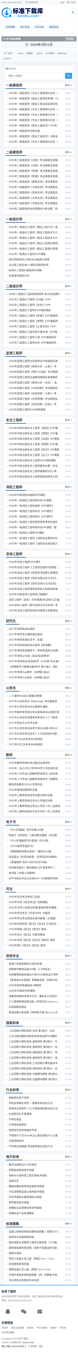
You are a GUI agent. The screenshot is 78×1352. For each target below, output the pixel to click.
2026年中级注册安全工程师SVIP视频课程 (32, 460)
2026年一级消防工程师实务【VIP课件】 (31, 511)
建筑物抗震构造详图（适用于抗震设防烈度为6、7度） (35, 1247)
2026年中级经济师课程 (22, 990)
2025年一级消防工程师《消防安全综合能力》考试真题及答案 (35, 543)
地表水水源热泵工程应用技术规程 (28, 1175)
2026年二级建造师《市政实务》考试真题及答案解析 (35, 203)
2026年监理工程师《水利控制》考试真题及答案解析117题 (35, 388)
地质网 (30, 1328)
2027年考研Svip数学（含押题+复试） (30, 672)
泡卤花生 (14, 1180)
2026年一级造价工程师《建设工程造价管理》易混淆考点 (35, 248)
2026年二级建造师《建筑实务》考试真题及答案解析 (35, 181)
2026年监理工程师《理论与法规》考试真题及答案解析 (35, 371)
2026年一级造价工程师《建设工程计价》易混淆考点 (35, 227)
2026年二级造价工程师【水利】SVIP (30, 304)
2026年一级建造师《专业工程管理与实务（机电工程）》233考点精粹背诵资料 (35, 109)
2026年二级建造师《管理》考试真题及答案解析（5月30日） (35, 170)
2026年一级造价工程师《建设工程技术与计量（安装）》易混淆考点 (35, 237)
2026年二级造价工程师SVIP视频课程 (30, 310)
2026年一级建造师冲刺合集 (24, 130)
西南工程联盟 (17, 1328)
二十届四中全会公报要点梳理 (25, 695)
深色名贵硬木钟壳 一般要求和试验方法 (31, 1103)
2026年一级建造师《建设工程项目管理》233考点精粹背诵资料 (35, 98)
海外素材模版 (8, 1332)
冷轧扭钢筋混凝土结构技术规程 (26, 1191)
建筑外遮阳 (15, 1253)
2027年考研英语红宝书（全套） (27, 639)
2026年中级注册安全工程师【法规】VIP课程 (34, 438)
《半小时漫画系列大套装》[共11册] (28, 840)
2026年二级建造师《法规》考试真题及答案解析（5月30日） (35, 160)
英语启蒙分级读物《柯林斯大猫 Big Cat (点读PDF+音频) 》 (35, 1012)
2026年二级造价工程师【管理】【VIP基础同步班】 (35, 321)
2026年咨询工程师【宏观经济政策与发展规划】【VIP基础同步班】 (35, 572)
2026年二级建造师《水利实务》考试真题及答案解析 (35, 197)
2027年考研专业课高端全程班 (25, 634)
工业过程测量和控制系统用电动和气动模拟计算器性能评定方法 (35, 1036)
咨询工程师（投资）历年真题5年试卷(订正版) (34, 599)
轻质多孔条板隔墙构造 (21, 1237)
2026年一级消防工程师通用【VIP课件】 (31, 505)
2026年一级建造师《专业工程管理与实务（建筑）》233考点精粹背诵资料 (35, 93)
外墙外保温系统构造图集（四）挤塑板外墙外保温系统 (35, 1274)
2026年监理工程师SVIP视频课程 (27, 409)
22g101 (7, 58)
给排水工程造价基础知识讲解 (25, 270)
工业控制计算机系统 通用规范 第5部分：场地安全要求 (35, 1052)
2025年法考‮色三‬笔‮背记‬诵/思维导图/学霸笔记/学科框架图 (35, 907)
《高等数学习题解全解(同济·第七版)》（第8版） (35, 666)
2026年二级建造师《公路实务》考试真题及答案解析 (35, 187)
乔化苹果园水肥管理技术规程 (25, 1197)
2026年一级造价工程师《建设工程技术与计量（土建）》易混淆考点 (35, 232)
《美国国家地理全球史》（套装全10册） (31, 851)
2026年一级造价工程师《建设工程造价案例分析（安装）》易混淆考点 (35, 243)
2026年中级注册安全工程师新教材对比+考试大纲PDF (35, 471)
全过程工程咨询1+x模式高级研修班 (28, 264)
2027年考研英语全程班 (22, 628)
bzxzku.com (28, 1342)
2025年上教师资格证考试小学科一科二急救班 (34, 806)
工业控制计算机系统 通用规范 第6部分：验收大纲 (35, 1046)
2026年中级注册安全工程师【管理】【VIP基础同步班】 (35, 444)
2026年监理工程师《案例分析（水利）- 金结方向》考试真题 (35, 382)
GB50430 (62, 53)
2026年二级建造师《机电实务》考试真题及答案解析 (35, 192)
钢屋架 (29, 53)
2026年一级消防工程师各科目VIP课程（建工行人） (35, 527)
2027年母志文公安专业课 (23, 722)
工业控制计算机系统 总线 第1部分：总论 (32, 1030)
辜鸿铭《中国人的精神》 (23, 873)
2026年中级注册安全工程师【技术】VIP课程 (34, 449)
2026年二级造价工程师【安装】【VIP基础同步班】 (35, 315)
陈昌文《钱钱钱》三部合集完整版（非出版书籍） (35, 835)
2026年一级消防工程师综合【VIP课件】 (31, 516)
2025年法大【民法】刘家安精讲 (27, 934)
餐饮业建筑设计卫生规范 (23, 1164)
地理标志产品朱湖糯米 (21, 1213)
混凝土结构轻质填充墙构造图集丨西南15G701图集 (35, 1231)
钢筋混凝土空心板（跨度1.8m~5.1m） (30, 1269)
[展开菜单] (73, 12)
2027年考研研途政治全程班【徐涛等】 (31, 645)
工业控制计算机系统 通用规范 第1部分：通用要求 (35, 1057)
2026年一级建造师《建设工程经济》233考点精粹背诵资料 (35, 125)
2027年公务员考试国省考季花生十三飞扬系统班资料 (35, 717)
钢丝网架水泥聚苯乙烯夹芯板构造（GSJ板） (34, 1242)
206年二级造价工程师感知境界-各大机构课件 (34, 294)
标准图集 (10, 27)
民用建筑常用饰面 (19, 1264)
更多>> (68, 85)
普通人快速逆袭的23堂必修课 (25, 963)
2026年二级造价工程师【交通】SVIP (30, 299)
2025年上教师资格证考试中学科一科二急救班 (34, 811)
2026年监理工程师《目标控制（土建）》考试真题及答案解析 (35, 393)
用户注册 (71, 2)
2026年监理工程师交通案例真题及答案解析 (33, 377)
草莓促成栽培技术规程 (21, 1170)
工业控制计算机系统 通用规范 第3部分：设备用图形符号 (35, 1068)
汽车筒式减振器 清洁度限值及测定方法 (31, 1146)
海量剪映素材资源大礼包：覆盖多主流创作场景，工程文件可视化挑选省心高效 (35, 996)
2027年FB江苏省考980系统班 (25, 744)
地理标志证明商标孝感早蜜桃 (25, 1207)
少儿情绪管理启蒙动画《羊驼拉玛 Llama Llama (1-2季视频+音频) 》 (35, 1001)
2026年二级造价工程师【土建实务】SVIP (32, 326)
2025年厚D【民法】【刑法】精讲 (27, 945)
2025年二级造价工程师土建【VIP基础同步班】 (35, 337)
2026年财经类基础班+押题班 (25, 985)
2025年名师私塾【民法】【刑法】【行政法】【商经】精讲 (35, 923)
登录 (62, 2)
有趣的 (53, 1328)
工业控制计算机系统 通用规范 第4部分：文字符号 (35, 1041)
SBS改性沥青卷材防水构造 (24, 1280)
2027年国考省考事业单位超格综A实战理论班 (34, 712)
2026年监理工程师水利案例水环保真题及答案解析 (35, 361)
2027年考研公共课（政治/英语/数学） (30, 655)
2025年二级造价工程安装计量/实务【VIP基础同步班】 (35, 331)
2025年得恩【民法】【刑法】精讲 (27, 929)
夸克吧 (62, 1328)
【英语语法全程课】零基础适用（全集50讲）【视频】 (35, 979)
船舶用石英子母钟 (19, 1097)
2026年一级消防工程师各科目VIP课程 (30, 500)
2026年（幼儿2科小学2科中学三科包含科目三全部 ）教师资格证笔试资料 (35, 768)
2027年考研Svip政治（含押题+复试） (30, 677)
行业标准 (39, 27)
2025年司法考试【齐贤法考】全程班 (29, 912)
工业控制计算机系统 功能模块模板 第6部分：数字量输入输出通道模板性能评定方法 (35, 1073)
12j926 (39, 53)
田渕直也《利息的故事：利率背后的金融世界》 (35, 856)
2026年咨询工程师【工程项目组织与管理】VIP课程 (35, 567)
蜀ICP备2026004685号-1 (13, 1346)
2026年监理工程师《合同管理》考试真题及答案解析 (35, 398)
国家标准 (54, 27)
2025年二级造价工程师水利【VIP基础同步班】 (35, 342)
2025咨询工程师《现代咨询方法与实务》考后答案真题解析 (35, 605)
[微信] (23, 1311)
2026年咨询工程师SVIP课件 (24, 561)
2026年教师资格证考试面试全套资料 (29, 762)
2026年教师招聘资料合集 (23, 789)
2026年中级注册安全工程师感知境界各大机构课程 (35, 476)
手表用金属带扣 (17, 1124)
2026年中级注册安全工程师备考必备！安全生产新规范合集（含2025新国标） (35, 465)
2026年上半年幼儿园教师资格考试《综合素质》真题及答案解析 (35, 773)
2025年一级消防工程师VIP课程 (26, 532)
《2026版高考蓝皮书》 (22, 846)
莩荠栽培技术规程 (19, 1202)
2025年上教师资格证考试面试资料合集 (31, 795)
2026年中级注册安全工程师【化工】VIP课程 (34, 454)
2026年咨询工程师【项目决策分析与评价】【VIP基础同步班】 (35, 578)
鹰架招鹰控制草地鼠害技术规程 (26, 1186)
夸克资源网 (41, 1328)
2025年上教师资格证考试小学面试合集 (31, 800)
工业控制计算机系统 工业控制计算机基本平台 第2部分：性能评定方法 (35, 1063)
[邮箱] (39, 1311)
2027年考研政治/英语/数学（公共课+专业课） (35, 661)
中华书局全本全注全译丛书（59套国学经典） (34, 878)
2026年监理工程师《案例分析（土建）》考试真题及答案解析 (35, 366)
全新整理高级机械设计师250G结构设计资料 (33, 974)
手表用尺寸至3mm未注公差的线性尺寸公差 (33, 1135)
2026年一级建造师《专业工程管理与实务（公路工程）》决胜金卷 (35, 141)
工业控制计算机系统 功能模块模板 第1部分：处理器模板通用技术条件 (35, 1079)
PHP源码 (50, 53)
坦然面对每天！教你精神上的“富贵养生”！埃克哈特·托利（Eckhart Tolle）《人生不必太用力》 (35, 867)
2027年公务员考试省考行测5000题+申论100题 (35, 728)
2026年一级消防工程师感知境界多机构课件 (33, 521)
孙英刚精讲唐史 (17, 1006)
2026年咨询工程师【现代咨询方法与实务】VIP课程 (35, 583)
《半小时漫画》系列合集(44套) (26, 829)
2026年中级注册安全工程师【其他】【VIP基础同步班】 (35, 427)
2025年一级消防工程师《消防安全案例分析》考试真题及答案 (35, 538)
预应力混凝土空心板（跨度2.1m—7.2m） (32, 1258)
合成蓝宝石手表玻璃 (20, 1113)
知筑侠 (4, 1328)
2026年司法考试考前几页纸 (24, 896)
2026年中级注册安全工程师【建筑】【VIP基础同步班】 (35, 433)
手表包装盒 (15, 1119)
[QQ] (7, 1311)
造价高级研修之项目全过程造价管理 (29, 259)
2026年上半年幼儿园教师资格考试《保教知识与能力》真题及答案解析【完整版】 (35, 779)
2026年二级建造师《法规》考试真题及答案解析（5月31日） (35, 165)
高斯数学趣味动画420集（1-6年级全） (30, 969)
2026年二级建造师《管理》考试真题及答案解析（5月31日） (35, 176)
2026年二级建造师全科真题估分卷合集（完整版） (35, 208)
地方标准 (25, 27)
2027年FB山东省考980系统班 (25, 739)
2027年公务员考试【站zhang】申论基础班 (33, 701)
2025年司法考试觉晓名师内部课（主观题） (33, 918)
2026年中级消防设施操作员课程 (27, 494)
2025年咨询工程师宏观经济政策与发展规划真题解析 (35, 610)
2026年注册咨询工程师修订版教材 (28, 594)
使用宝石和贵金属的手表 (23, 1130)
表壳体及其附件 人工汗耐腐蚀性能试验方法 (33, 1108)
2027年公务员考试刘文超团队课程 (28, 706)
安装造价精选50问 (19, 275)
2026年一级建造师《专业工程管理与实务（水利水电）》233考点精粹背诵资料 (35, 114)
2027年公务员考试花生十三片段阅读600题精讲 (35, 733)
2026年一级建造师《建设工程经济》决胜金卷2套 (35, 136)
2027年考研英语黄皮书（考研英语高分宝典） (34, 650)
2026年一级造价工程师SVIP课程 (27, 254)
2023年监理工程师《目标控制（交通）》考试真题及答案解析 (35, 404)
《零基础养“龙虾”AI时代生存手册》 (28, 862)
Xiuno (20, 53)
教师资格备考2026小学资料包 (25, 784)
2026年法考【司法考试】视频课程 (28, 902)
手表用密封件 (16, 1140)
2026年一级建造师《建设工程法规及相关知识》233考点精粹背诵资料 (35, 103)
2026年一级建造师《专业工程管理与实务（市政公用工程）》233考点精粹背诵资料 (35, 120)
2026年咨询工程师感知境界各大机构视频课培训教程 (35, 588)
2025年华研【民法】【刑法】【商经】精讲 (32, 939)
